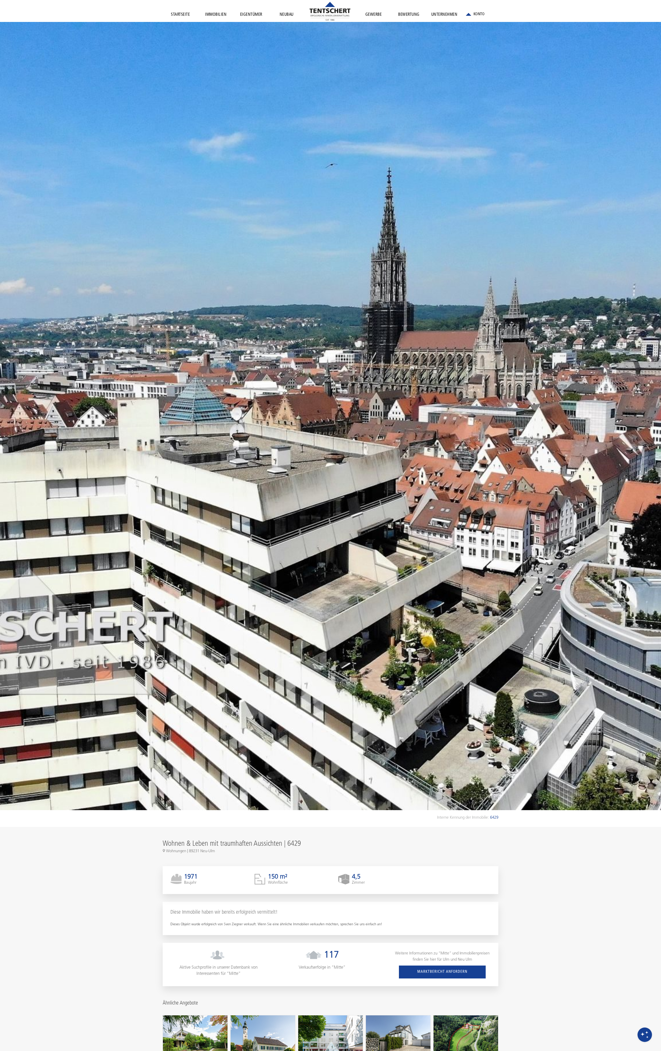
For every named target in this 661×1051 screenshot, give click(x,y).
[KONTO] (475, 14)
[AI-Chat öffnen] (645, 1035)
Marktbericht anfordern (442, 972)
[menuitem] (180, 15)
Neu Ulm (465, 960)
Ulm (446, 960)
